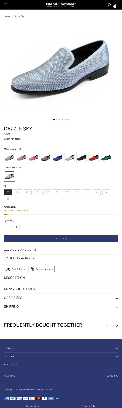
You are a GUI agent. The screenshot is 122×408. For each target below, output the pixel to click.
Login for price (12, 138)
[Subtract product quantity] (16, 227)
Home (7, 16)
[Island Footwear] (61, 4)
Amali (7, 134)
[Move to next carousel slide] (115, 325)
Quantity (9, 220)
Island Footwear (28, 389)
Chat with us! (29, 250)
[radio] (9, 157)
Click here (30, 258)
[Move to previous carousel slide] (108, 325)
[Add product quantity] (7, 227)
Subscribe (112, 376)
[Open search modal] (109, 5)
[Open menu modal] (5, 5)
